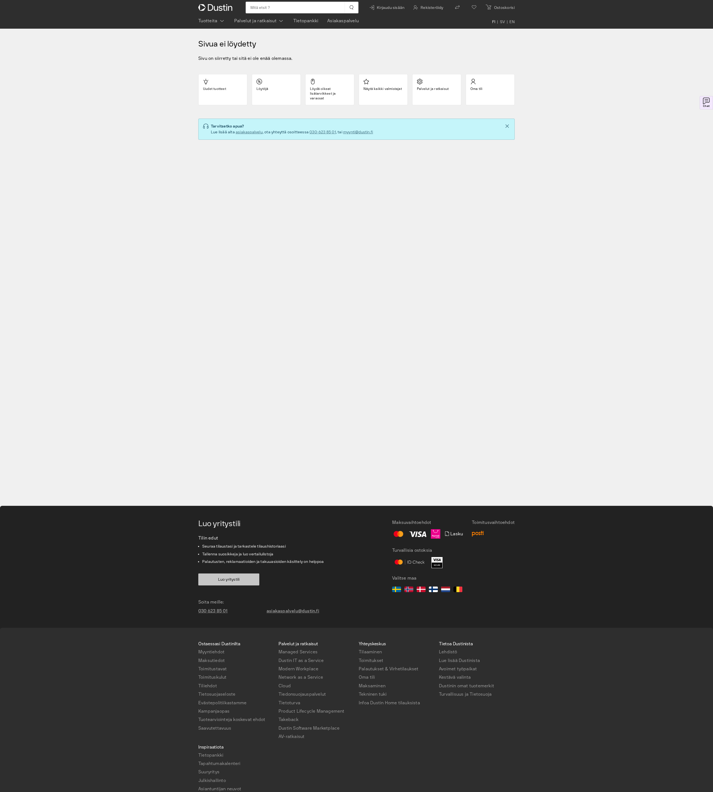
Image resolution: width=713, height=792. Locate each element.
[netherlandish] (445, 590)
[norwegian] (408, 590)
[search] (351, 7)
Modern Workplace (298, 668)
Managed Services (298, 651)
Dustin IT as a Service (301, 660)
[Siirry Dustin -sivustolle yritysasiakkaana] (216, 7)
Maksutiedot (211, 660)
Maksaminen (372, 685)
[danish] (421, 590)
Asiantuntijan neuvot (219, 788)
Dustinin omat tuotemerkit (466, 685)
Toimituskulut (212, 677)
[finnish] (433, 590)
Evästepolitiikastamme (222, 702)
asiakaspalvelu (249, 132)
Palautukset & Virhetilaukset (389, 668)
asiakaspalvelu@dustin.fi (293, 611)
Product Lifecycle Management (312, 711)
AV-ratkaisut (291, 736)
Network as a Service (301, 677)
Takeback (289, 719)
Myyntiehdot (211, 651)
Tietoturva (289, 702)
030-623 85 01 (322, 132)
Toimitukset (371, 660)
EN (512, 22)
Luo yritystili (229, 579)
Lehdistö (448, 651)
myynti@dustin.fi (358, 132)
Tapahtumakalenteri (219, 763)
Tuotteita (208, 20)
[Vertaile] (457, 7)
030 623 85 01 (213, 611)
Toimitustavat (212, 668)
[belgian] (457, 590)
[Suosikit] (474, 7)
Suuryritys (208, 771)
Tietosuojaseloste (216, 694)
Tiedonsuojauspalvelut (302, 694)
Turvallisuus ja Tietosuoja (465, 694)
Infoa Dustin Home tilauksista (389, 702)
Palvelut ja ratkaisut (255, 20)
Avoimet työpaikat (458, 668)
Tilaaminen (370, 651)
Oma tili (367, 677)
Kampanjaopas (213, 711)
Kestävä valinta (455, 677)
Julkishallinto (212, 780)
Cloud (285, 685)
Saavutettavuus (214, 728)
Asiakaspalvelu (343, 20)
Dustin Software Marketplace (309, 728)
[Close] (507, 126)
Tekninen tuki (373, 694)
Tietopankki (305, 20)
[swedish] (396, 590)
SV (502, 22)
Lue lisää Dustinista (459, 660)
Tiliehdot (207, 685)
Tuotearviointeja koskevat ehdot (231, 719)
